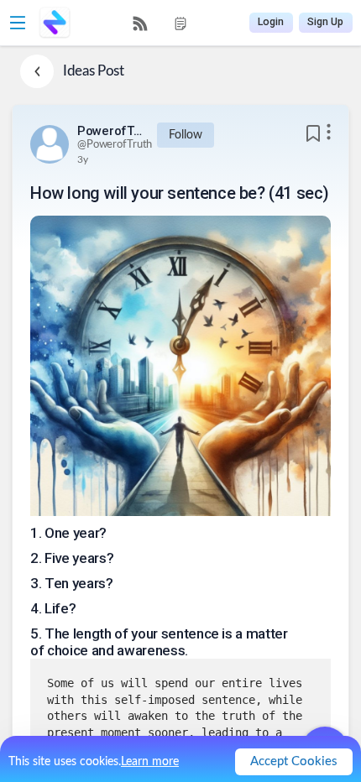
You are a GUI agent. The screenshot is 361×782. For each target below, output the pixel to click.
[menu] (160, 23)
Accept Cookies (293, 761)
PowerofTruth (110, 130)
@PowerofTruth (114, 144)
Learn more (150, 762)
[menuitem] (140, 23)
